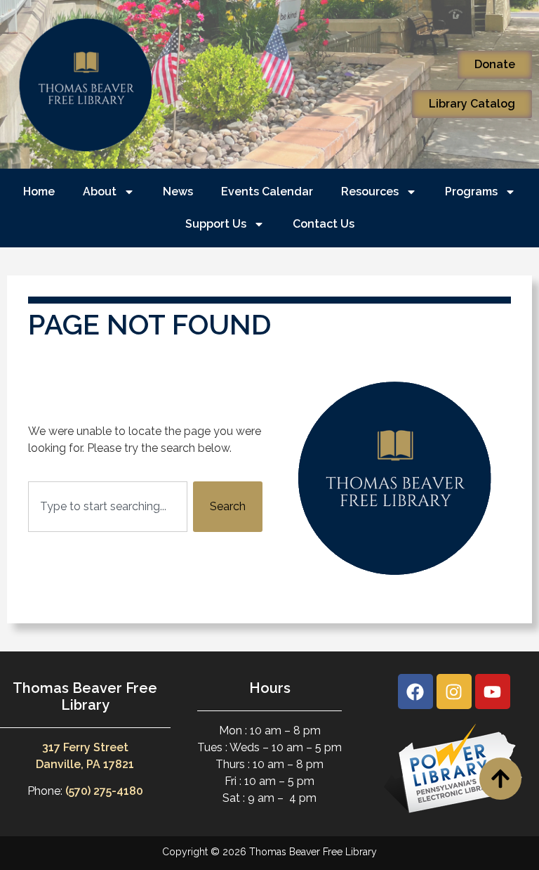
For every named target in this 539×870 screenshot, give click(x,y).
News (178, 191)
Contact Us (323, 224)
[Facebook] (415, 691)
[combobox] (107, 506)
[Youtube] (492, 691)
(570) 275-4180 (104, 791)
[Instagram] (454, 691)
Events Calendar (267, 191)
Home (39, 191)
